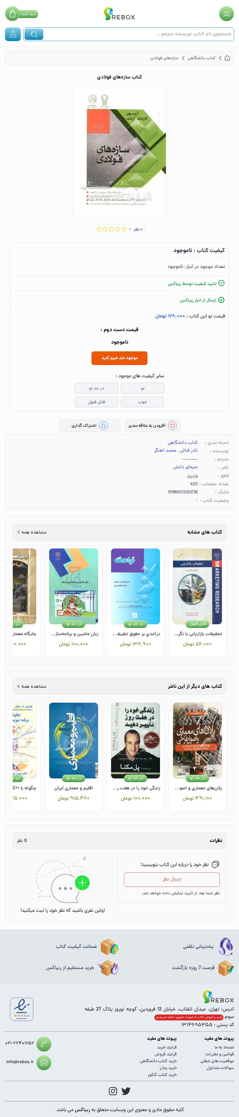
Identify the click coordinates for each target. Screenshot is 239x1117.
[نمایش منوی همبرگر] (226, 13)
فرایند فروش (165, 1054)
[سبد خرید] (12, 13)
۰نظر (138, 229)
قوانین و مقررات (219, 1054)
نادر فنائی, (188, 451)
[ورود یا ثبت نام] (13, 34)
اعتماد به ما (224, 1047)
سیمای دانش (185, 467)
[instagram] (113, 1091)
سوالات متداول (220, 1068)
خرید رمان (168, 1068)
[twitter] (126, 1091)
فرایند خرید (167, 1047)
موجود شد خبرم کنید (119, 358)
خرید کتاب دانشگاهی (158, 1061)
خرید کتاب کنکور (162, 1075)
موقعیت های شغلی (217, 1061)
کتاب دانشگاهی (183, 443)
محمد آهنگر (165, 451)
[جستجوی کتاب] (34, 34)
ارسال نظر (172, 879)
